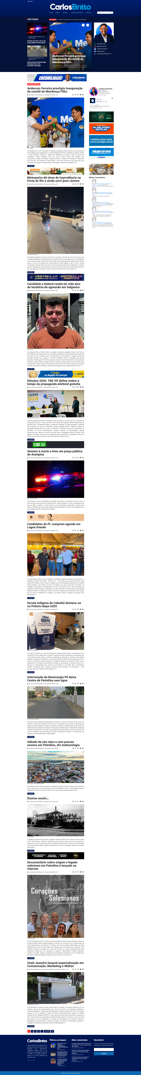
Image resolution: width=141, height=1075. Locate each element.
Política (55, 53)
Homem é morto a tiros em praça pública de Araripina (36, 41)
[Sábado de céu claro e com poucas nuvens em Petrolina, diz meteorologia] (78, 748)
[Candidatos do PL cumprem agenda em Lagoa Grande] (78, 530)
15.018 (47, 1031)
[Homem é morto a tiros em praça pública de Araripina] (78, 457)
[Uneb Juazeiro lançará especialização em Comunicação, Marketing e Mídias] (78, 969)
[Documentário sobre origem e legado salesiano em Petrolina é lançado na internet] (78, 871)
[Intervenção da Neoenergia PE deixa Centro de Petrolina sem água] (78, 683)
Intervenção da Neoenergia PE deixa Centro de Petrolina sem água (36, 63)
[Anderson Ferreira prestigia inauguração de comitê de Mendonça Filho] (78, 94)
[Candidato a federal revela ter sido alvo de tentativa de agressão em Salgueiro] (78, 290)
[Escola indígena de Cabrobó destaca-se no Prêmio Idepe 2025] (78, 609)
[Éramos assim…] (78, 801)
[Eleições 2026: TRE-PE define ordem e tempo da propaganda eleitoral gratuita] (78, 387)
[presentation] (83, 25)
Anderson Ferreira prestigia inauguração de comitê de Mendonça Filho (69, 59)
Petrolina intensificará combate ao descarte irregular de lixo (70, 19)
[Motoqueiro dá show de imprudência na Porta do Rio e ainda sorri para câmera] (78, 183)
